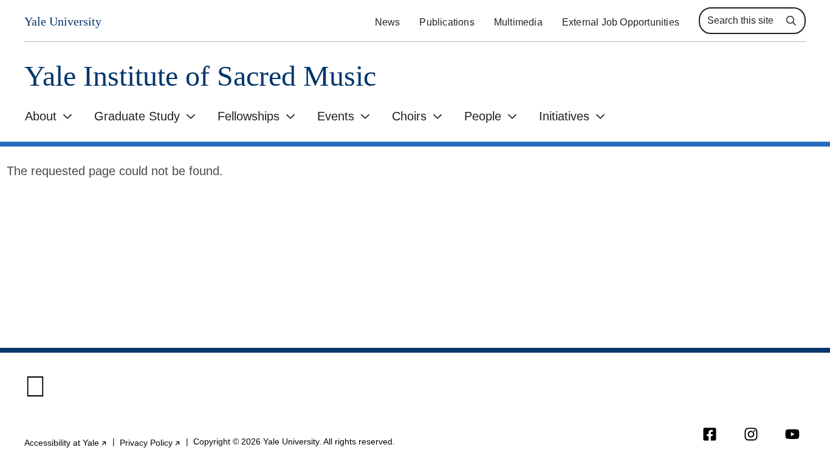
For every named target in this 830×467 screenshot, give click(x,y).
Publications (446, 22)
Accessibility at (66, 443)
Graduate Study (137, 116)
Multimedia (518, 22)
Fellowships (249, 116)
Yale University (62, 21)
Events (335, 116)
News (387, 22)
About (41, 116)
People (482, 116)
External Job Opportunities (620, 22)
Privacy (150, 443)
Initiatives (564, 116)
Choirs (409, 116)
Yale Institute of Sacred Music (200, 76)
